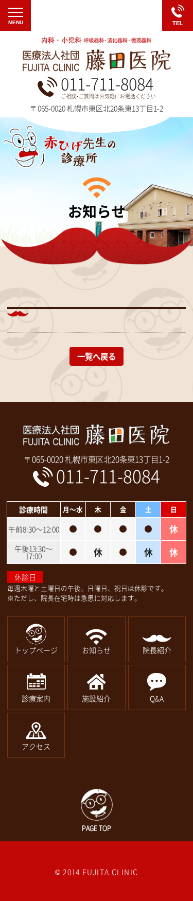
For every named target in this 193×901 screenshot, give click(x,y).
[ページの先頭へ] (97, 810)
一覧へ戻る (96, 356)
